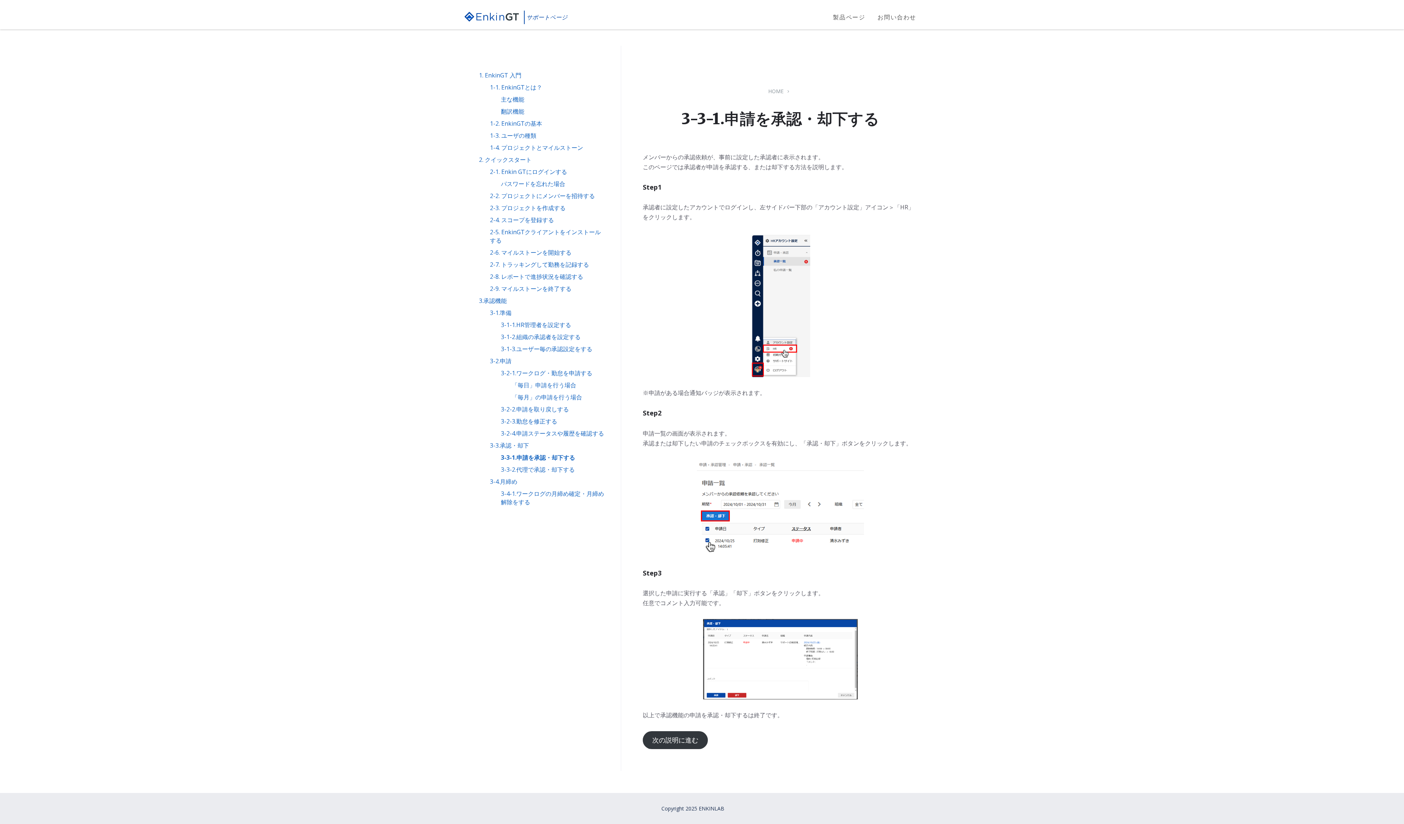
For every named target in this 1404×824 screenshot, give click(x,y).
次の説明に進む (675, 740)
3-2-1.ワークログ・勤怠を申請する (546, 373)
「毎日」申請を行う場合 (544, 385)
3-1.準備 (501, 313)
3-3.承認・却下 (509, 445)
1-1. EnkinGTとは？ (516, 87)
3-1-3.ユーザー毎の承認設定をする (546, 349)
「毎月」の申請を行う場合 (547, 397)
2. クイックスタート (505, 160)
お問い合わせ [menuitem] (897, 17)
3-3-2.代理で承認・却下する (538, 470)
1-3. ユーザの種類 (513, 136)
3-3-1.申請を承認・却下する (538, 457)
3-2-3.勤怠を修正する (529, 421)
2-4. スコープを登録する (522, 220)
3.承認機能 (493, 301)
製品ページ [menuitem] (849, 17)
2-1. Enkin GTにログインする (528, 172)
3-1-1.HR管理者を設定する (536, 325)
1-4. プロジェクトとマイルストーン (536, 148)
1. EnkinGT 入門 (500, 75)
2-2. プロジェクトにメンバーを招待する (542, 196)
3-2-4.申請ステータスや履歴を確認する (552, 433)
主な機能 (512, 99)
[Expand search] (934, 17)
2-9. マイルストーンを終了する (530, 289)
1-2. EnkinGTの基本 (516, 123)
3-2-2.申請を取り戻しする (535, 409)
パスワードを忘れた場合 (533, 184)
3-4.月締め (503, 482)
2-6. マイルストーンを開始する (530, 252)
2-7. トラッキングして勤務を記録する (539, 265)
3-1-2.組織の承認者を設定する (541, 337)
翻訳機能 (512, 111)
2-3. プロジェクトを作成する (528, 208)
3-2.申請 (501, 361)
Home (776, 91)
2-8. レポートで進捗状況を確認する (536, 277)
